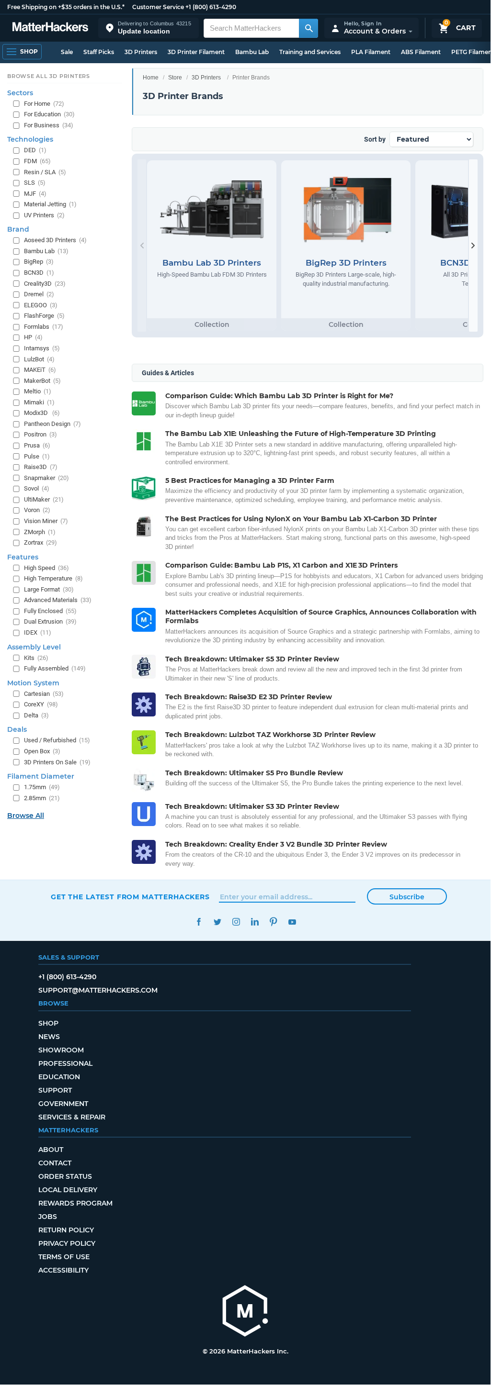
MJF (35, 193)
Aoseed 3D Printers (55, 240)
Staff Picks (98, 52)
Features (22, 557)
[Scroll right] (473, 245)
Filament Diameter (40, 776)
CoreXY (41, 704)
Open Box (42, 751)
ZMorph (40, 532)
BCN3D (39, 272)
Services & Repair (71, 1117)
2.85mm (42, 798)
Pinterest (273, 922)
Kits (36, 657)
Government (63, 1103)
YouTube (292, 922)
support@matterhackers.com (98, 990)
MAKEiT (40, 369)
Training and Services (310, 52)
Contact (54, 1163)
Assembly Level (34, 647)
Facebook (198, 922)
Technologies (30, 139)
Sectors (20, 93)
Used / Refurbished (57, 740)
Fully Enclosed (50, 611)
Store (175, 77)
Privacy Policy (66, 1243)
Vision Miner (46, 521)
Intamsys (42, 348)
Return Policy (66, 1230)
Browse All (25, 815)
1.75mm (42, 787)
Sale (67, 52)
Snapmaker (46, 477)
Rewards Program (75, 1203)
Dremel (39, 294)
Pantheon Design (52, 423)
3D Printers (141, 52)
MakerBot (42, 380)
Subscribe (406, 897)
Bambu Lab (252, 52)
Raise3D (40, 466)
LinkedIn (254, 922)
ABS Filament (421, 52)
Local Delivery (67, 1189)
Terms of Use (64, 1256)
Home (151, 77)
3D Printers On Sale (57, 762)
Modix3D (42, 412)
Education (59, 1077)
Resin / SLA (45, 172)
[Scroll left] (141, 245)
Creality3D (45, 283)
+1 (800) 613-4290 (210, 7)
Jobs (47, 1216)
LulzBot (39, 359)
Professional (65, 1063)
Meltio (37, 391)
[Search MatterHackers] (308, 28)
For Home (44, 103)
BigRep (39, 261)
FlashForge (44, 315)
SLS (35, 182)
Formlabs (43, 326)
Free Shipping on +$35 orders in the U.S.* (66, 7)
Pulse (37, 456)
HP (33, 337)
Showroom (61, 1050)
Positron (40, 434)
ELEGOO (40, 305)
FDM (37, 161)
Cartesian (44, 693)
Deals (17, 729)
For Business (48, 125)
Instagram (236, 922)
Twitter (217, 922)
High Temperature (53, 578)
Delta (36, 715)
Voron (37, 510)
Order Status (65, 1176)
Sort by (375, 139)
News (49, 1036)
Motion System (33, 683)
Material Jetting (50, 204)
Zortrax (40, 542)
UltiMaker (44, 499)
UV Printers (44, 215)
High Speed (46, 567)
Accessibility (63, 1270)
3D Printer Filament (196, 52)
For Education (49, 114)
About (50, 1149)
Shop (48, 1023)
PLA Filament (370, 52)
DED (35, 150)
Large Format (49, 589)
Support (55, 1090)
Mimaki (39, 402)
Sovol (36, 488)
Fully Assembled (55, 668)
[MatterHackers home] (50, 28)
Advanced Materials (57, 600)
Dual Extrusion (50, 621)
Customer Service (158, 7)
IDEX (37, 632)
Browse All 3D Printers (48, 76)
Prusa (37, 445)
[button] (148, 28)
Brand (18, 229)
